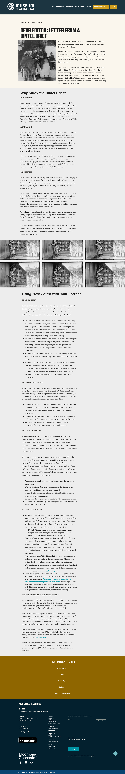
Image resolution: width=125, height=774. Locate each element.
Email (69, 719)
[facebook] (20, 762)
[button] (52, 7)
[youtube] (31, 762)
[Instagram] (26, 762)
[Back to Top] (115, 753)
